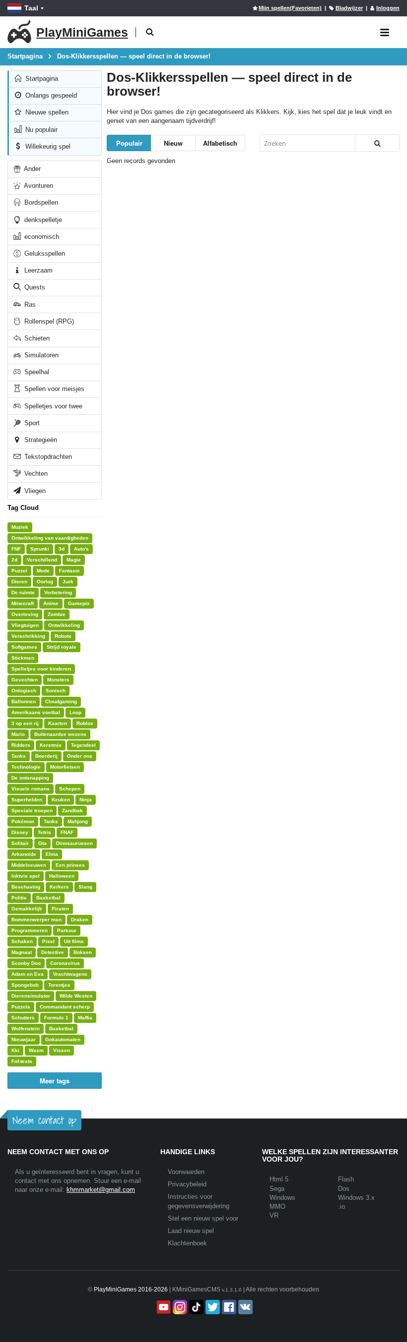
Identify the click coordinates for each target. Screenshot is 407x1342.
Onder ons (79, 756)
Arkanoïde (23, 854)
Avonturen (37, 185)
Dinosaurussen (74, 843)
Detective (52, 952)
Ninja (85, 799)
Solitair (20, 843)
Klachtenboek (187, 1243)
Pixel (48, 941)
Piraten (60, 908)
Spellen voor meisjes (53, 388)
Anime (51, 603)
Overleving (24, 614)
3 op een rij (25, 723)
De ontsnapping (30, 778)
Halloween (61, 876)
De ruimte (23, 592)
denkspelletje (42, 220)
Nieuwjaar (23, 1039)
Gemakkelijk (26, 908)
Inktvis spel (25, 876)
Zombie (57, 614)
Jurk (68, 581)
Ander (31, 168)
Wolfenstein (25, 1028)
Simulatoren (40, 355)
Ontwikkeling (64, 625)
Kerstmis (51, 745)
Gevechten (24, 679)
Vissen (61, 1050)
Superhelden (26, 799)
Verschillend (42, 559)
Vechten (35, 473)
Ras (29, 304)
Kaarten (57, 723)
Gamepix (79, 603)
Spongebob (25, 985)
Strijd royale (61, 647)
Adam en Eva (27, 974)
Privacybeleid (187, 1184)
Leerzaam (37, 270)
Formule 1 (56, 1017)
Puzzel (19, 570)
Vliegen (34, 491)
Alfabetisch (220, 143)
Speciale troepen (32, 810)
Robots (63, 636)
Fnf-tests (21, 1061)
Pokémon (22, 821)
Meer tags (54, 1080)
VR (274, 1215)
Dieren (19, 581)
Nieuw (173, 143)
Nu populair (40, 129)
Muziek (19, 527)
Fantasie (69, 570)
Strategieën (39, 440)
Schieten (36, 338)
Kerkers (59, 887)
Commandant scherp (65, 1006)
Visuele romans (30, 788)
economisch (40, 236)
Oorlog (45, 581)
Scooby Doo (26, 963)
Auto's (81, 549)
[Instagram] (179, 1307)
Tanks (18, 756)
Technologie (26, 767)
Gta (42, 843)
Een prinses (70, 865)
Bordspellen (40, 202)
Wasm (36, 1050)
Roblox (84, 723)
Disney (19, 832)
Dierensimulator (30, 996)
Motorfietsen (65, 767)
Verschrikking (28, 636)
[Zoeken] (377, 143)
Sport (31, 423)
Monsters (58, 679)
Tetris (44, 832)
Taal (31, 8)
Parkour (66, 930)
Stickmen (22, 658)
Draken (79, 919)
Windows (282, 1197)
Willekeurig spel (46, 146)
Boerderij (46, 756)
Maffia (85, 1017)
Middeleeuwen (28, 865)
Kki (15, 1050)
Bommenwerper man (36, 919)
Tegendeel (83, 745)
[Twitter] (212, 1307)
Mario (18, 734)
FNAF (67, 832)
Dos (343, 1188)
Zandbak (72, 810)
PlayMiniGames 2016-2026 (131, 1289)
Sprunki (39, 549)
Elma (52, 854)
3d (62, 549)
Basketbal (48, 897)
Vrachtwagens (70, 974)
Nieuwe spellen (45, 112)
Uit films (74, 941)
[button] (149, 32)
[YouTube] (162, 1307)
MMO (277, 1206)
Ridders (20, 745)
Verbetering (58, 592)
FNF (16, 549)
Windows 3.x (356, 1197)
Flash (346, 1179)
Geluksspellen (43, 253)
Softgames (24, 647)
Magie (74, 559)
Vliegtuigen (25, 625)
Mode (43, 570)
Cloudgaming (61, 701)
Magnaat (21, 952)
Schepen (69, 788)
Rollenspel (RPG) (48, 321)
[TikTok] (195, 1307)
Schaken (22, 941)
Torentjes (59, 985)
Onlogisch (23, 690)
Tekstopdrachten (47, 456)
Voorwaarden (186, 1171)
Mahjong (78, 821)
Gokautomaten (62, 1039)
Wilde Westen (76, 996)
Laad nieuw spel (191, 1230)
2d (14, 559)
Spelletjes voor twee (52, 406)
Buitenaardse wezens (60, 734)
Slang (85, 887)
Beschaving (25, 887)
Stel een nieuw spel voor (203, 1218)
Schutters (23, 1017)
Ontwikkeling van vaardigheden (49, 538)
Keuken (61, 799)
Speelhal (35, 372)
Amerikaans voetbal (35, 712)
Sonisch (56, 690)
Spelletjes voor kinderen (41, 668)
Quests (33, 287)
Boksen (82, 952)
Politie (19, 897)
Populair (129, 143)
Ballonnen (23, 701)
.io (341, 1206)
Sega (277, 1188)
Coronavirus (65, 963)
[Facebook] (228, 1307)
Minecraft (22, 603)
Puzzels (20, 1006)
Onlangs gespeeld (50, 95)
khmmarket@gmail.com (101, 1189)
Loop (75, 712)
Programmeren (29, 930)
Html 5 (279, 1179)
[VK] (244, 1307)
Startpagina (40, 78)
